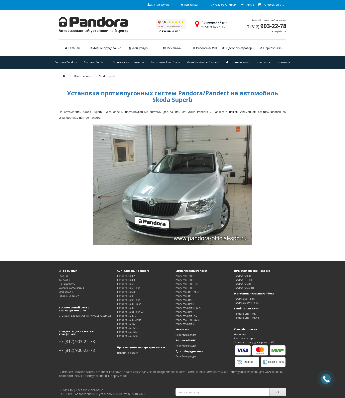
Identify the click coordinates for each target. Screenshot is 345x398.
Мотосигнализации (238, 62)
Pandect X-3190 (184, 312)
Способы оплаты (246, 329)
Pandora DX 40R (126, 280)
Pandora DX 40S (126, 276)
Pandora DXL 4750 (127, 332)
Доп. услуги (139, 48)
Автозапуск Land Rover (165, 62)
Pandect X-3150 (184, 300)
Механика (173, 48)
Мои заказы (66, 292)
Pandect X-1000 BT (186, 276)
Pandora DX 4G (126, 308)
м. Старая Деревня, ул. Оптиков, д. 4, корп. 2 (85, 315)
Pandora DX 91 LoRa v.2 (130, 312)
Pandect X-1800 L (185, 280)
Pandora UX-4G (126, 324)
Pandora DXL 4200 (244, 299)
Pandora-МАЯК (206, 48)
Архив (250, 4)
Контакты (284, 62)
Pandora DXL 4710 (127, 328)
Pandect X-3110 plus (186, 292)
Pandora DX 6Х (125, 284)
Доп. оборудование (106, 48)
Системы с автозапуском (128, 62)
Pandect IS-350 (242, 276)
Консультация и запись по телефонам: (77, 332)
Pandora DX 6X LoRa (128, 288)
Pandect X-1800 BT (186, 288)
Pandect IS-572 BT (244, 288)
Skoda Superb (107, 76)
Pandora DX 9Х (125, 296)
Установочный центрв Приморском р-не (74, 309)
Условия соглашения (71, 288)
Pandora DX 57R (126, 292)
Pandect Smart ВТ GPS (187, 308)
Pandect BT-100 (243, 280)
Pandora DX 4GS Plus (129, 320)
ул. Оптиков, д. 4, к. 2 (213, 26)
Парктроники (272, 48)
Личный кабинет (69, 296)
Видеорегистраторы (239, 48)
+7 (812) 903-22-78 (77, 341)
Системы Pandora (66, 62)
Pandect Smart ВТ (185, 324)
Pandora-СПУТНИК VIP (247, 317)
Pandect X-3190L (184, 304)
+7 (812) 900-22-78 (77, 350)
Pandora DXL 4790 (127, 336)
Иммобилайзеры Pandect (203, 62)
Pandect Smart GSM (186, 316)
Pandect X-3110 (184, 296)
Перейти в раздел (127, 353)
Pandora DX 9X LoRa (128, 300)
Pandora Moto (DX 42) (246, 303)
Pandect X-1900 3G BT (187, 320)
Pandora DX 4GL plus (129, 304)
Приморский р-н (214, 22)
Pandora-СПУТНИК (245, 313)
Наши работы (278, 31)
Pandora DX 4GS (126, 316)
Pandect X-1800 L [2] (186, 284)
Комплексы (264, 62)
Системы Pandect (95, 62)
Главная (73, 48)
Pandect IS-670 (242, 284)
